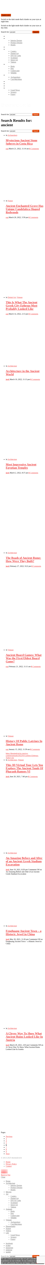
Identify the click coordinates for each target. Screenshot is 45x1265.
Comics (13, 51)
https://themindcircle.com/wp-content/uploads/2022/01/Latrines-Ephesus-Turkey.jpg (22, 755)
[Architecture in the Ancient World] (25, 420)
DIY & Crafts (16, 56)
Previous (9, 1136)
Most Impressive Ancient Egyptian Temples (21, 466)
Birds (13, 66)
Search (35, 32)
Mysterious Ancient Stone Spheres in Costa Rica (21, 142)
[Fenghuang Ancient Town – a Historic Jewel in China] (25, 987)
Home (8, 36)
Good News (15, 90)
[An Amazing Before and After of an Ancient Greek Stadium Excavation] (25, 901)
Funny (13, 94)
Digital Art (15, 53)
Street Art (14, 60)
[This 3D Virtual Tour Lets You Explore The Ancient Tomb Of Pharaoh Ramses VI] (25, 816)
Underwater (15, 71)
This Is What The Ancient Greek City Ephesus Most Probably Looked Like (21, 305)
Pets (12, 69)
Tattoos (13, 62)
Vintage (9, 75)
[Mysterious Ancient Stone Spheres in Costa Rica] (25, 176)
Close (3, 1177)
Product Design (16, 43)
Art (7, 49)
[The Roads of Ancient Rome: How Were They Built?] (25, 609)
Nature (8, 84)
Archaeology (15, 77)
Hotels (13, 45)
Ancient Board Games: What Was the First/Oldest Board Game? (24, 658)
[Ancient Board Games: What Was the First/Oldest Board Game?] (25, 702)
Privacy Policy (11, 1164)
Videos (8, 86)
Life (7, 88)
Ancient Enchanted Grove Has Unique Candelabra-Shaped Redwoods (24, 209)
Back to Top (5, 1175)
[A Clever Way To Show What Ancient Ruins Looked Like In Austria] (25, 1090)
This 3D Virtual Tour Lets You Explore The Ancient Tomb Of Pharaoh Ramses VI (24, 768)
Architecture (10, 38)
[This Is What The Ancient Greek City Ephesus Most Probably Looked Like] (25, 341)
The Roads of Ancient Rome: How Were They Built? (23, 559)
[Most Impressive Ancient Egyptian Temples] (25, 514)
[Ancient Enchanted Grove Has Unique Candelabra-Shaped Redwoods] (25, 258)
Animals (9, 64)
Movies (8, 47)
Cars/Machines (16, 79)
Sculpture (14, 58)
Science (13, 92)
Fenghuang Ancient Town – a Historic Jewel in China (23, 932)
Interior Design (16, 41)
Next (7, 1154)
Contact (9, 1166)
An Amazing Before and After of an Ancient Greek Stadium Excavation (24, 861)
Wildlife (14, 73)
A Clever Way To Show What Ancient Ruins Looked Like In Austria (24, 1036)
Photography (10, 81)
